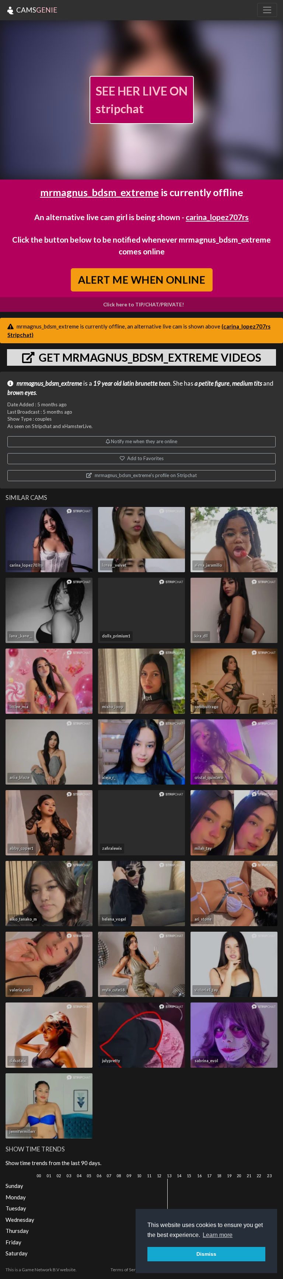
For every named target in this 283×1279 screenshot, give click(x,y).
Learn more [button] (218, 1235)
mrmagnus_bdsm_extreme (99, 192)
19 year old (107, 383)
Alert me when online (141, 279)
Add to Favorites (145, 458)
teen (164, 383)
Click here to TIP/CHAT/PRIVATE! (143, 304)
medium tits (247, 383)
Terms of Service (127, 1269)
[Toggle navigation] (267, 10)
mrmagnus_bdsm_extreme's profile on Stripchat (145, 475)
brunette (146, 383)
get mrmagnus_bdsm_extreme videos (148, 357)
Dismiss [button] (206, 1254)
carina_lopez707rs (217, 217)
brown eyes (21, 392)
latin (128, 383)
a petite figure (212, 383)
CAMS (36, 10)
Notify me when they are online (143, 441)
